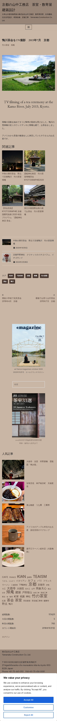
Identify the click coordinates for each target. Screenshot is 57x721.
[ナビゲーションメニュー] (28, 27)
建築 (18, 592)
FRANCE (12, 577)
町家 (16, 596)
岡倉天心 (41, 588)
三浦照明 (14, 585)
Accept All (28, 700)
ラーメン (6, 585)
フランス (47, 580)
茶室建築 (26, 601)
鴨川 (12, 281)
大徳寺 (11, 588)
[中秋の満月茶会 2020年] (6, 244)
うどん (4, 581)
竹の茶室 (44, 276)
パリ (39, 580)
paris (29, 577)
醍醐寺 (46, 601)
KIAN (11, 276)
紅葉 (4, 601)
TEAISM (20, 276)
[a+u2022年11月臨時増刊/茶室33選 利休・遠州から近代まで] (28, 415)
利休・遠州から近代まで (28, 443)
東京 (3, 597)
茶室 (18, 600)
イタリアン (21, 581)
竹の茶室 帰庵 (8, 45)
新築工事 (44, 593)
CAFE (5, 577)
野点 (4, 603)
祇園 (22, 596)
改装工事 (36, 593)
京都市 (41, 584)
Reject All (28, 715)
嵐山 (49, 589)
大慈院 (20, 588)
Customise (28, 707)
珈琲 (11, 597)
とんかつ (12, 581)
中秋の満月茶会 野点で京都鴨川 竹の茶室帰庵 (11, 176)
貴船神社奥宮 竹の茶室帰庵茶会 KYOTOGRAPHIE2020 (34, 176)
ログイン (6, 637)
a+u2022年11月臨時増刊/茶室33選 (28, 440)
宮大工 (27, 589)
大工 (4, 589)
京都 (28, 276)
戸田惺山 (27, 592)
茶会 (5, 281)
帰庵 (35, 276)
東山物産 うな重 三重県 (38, 505)
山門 (33, 589)
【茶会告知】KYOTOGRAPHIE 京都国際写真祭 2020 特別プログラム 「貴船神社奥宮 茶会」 (12, 214)
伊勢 (47, 585)
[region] (28, 697)
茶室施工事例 (37, 601)
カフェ (32, 580)
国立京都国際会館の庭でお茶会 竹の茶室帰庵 (34, 211)
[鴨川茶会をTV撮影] (28, 90)
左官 (3, 593)
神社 (28, 596)
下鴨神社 (23, 584)
